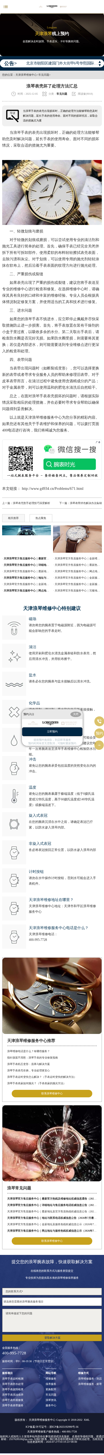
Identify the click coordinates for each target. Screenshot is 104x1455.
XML (87, 1420)
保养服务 (51, 1384)
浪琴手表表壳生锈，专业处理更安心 (28, 1070)
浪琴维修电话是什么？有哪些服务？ (28, 1051)
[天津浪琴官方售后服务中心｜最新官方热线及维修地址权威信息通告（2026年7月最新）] (26, 539)
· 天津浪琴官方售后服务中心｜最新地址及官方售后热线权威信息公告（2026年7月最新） (26, 571)
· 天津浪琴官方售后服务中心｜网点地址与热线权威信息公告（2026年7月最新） (77, 571)
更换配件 (51, 1389)
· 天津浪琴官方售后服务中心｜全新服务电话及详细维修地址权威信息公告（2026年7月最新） (77, 584)
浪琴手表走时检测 (12, 1378)
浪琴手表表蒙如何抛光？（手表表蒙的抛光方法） (36, 1083)
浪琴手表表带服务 (12, 1405)
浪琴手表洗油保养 (12, 1394)
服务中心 (51, 1405)
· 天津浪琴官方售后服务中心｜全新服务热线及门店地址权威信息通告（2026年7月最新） (77, 577)
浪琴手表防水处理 (12, 1384)
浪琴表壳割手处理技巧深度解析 (31, 503)
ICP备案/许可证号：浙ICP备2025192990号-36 (52, 1427)
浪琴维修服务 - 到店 (90, 1378)
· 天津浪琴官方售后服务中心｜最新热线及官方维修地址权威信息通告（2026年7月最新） (77, 564)
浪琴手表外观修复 (12, 1400)
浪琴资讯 (51, 1400)
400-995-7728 (38, 940)
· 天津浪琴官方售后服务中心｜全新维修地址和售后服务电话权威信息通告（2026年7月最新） (77, 558)
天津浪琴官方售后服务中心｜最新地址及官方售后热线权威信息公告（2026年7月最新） (52, 1211)
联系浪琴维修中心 (52, 1093)
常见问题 (43, 75)
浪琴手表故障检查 (12, 1389)
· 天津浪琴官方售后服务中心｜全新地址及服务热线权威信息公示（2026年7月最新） (26, 584)
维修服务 (51, 1378)
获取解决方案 (53, 1337)
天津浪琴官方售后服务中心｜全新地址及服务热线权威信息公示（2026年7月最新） (52, 1224)
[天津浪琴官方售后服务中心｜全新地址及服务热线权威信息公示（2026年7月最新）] (77, 539)
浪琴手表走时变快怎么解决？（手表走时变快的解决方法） (42, 1076)
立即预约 (52, 731)
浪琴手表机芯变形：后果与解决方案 (28, 1064)
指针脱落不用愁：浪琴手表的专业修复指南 (32, 1057)
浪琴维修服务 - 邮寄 (90, 1384)
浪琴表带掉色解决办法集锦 (86, 503)
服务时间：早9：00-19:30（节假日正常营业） (29, 1361)
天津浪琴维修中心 (26, 75)
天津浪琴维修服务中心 (43, 417)
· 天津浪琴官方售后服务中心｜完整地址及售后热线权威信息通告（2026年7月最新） (77, 590)
